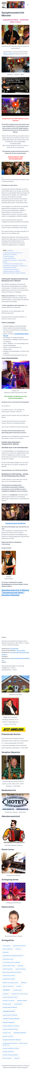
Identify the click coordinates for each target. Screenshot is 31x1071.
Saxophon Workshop (8, 1051)
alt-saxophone (6, 945)
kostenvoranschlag (20, 969)
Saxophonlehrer (18, 1004)
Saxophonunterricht (20, 1032)
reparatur (18, 986)
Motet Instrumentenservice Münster (12, 972)
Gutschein (18, 949)
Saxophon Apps (17, 990)
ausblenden (10, 250)
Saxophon (6, 990)
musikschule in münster (9, 975)
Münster (5, 54)
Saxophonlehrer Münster (10, 1007)
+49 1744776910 (20, 650)
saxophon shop (7, 1032)
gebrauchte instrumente (19, 945)
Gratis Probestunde (8, 949)
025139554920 (14, 648)
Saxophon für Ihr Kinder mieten (19, 993)
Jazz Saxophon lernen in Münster (11, 962)
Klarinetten (20, 965)
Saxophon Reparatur (9, 1022)
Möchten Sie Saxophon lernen (10, 982)
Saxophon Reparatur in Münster (11, 1026)
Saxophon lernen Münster (11, 1018)
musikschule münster (9, 979)
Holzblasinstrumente (8, 959)
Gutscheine (6, 952)
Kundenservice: (6, 648)
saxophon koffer (7, 1004)
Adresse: (4, 637)
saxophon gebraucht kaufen (10, 997)
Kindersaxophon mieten (9, 965)
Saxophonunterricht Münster (15, 523)
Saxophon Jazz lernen (8, 1000)
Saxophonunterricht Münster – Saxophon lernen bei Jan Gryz (15, 1044)
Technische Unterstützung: (9, 650)
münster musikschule (8, 986)
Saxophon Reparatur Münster (10, 1029)
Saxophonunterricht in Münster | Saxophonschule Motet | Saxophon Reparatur (15, 592)
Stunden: (4, 662)
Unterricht (11, 54)
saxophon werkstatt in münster (11, 1048)
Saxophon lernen (9, 1011)
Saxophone (6, 993)
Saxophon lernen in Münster (10, 1015)
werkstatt (16, 1058)
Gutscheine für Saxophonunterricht (13, 955)
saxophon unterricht (8, 1036)
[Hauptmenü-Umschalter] (27, 4)
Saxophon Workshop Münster (10, 1055)
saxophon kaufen (22, 1000)
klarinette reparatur (8, 969)
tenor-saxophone (7, 1058)
